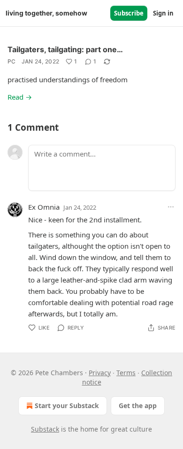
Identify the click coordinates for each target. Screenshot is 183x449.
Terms (126, 372)
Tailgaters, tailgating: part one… (65, 49)
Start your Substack (67, 405)
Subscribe (129, 13)
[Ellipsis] (170, 206)
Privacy (100, 372)
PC (12, 61)
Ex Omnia (44, 207)
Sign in (163, 13)
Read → (20, 97)
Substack (45, 429)
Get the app (138, 405)
